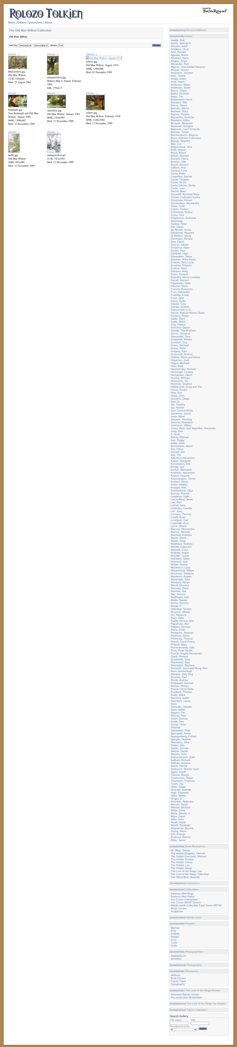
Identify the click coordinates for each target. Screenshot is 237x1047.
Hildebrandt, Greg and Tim (186, 386)
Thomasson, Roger (182, 777)
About (48, 22)
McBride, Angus (180, 552)
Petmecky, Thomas (182, 638)
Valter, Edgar (178, 786)
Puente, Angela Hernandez (186, 653)
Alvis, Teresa (178, 75)
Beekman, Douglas (182, 126)
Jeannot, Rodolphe (182, 422)
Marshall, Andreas (181, 534)
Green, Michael (180, 345)
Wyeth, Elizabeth (180, 825)
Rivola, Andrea (179, 680)
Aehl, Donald (178, 52)
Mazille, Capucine (181, 546)
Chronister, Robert (181, 200)
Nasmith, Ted (178, 591)
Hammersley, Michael (183, 369)
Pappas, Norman (181, 626)
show (182, 30)
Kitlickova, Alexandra (183, 457)
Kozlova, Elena (179, 481)
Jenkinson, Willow (181, 425)
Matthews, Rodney (182, 543)
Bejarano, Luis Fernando (185, 129)
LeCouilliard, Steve (182, 499)
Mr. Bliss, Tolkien (180, 850)
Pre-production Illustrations (186, 997)
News (11, 22)
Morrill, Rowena (180, 585)
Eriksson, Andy (179, 271)
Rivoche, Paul (179, 677)
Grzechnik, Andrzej (182, 354)
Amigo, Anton (178, 78)
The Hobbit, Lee (180, 865)
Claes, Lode (178, 206)
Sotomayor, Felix (180, 730)
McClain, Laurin (180, 555)
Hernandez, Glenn (181, 374)
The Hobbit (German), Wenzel (188, 856)
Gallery (21, 22)
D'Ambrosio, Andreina (183, 217)
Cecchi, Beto (178, 191)
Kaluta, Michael (180, 437)
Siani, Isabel (178, 709)
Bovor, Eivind (178, 152)
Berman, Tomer (180, 132)
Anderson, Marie (180, 84)
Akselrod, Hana (180, 57)
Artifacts (175, 975)
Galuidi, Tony (178, 303)
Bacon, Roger (179, 90)
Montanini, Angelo (181, 576)
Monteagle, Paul (180, 579)
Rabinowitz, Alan (180, 662)
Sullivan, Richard (180, 760)
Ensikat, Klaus (179, 268)
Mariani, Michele (180, 531)
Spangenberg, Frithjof (183, 736)
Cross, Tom (177, 214)
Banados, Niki (179, 102)
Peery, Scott (178, 629)
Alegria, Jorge (179, 60)
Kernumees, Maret (182, 446)
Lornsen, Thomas (181, 514)
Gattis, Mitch (178, 321)
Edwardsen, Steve (181, 256)
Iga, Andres (177, 407)
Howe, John (178, 395)
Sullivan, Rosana (180, 763)
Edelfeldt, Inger (179, 253)
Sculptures (177, 911)
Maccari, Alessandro (182, 528)
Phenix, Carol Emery (183, 641)
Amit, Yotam (178, 81)
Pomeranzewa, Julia (182, 647)
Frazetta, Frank (180, 294)
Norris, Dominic (180, 603)
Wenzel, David (179, 804)
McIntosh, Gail (179, 561)
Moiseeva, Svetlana (182, 573)
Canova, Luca (179, 170)
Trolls (174, 942)
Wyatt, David (178, 822)
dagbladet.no (178, 955)
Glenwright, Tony (180, 336)
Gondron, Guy (179, 342)
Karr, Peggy (177, 440)
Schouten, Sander (181, 706)
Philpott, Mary (179, 644)
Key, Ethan (177, 448)
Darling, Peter (179, 223)
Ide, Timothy (178, 404)
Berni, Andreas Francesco (186, 137)
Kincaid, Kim (178, 451)
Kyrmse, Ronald (180, 493)
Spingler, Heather (181, 739)
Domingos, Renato (182, 238)
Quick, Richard (179, 656)
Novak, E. (176, 606)
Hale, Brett (177, 366)
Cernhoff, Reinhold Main (185, 194)
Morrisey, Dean (179, 588)
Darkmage (177, 220)
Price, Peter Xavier (182, 650)
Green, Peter (178, 348)
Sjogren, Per (178, 712)
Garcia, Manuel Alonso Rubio (188, 312)
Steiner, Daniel (179, 751)
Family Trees (178, 981)
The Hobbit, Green (182, 862)
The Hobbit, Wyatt (181, 868)
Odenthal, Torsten (181, 608)
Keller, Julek (178, 443)
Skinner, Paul (178, 715)
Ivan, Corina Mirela (182, 410)
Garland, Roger (180, 315)
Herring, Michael (180, 377)
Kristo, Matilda (179, 484)
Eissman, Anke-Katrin (183, 259)
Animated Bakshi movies (185, 994)
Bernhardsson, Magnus (184, 134)
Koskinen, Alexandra (183, 472)
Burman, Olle (178, 161)
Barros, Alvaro (179, 105)
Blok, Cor (176, 143)
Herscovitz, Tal (179, 380)
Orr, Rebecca (178, 614)
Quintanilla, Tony (180, 659)
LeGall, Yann (178, 505)
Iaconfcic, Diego (180, 398)
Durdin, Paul (178, 250)
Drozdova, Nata (180, 247)
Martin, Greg (178, 540)
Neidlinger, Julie (180, 597)
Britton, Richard (180, 155)
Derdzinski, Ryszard (182, 232)
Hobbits (175, 933)
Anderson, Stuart (181, 87)
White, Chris (178, 810)
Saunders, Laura (180, 700)
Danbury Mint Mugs (182, 893)
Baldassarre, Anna (181, 99)
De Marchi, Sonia (181, 229)
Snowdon (176, 958)
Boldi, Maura (178, 149)
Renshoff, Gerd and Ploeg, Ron (189, 668)
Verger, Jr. (177, 798)
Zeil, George (178, 834)
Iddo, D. (175, 401)
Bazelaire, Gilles (180, 120)
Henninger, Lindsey (182, 371)
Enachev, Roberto (181, 265)
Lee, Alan (176, 502)
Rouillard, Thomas (181, 691)
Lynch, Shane (179, 526)
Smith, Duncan (179, 718)
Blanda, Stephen (180, 140)
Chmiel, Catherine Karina (185, 197)
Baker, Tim (177, 96)
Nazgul (175, 936)
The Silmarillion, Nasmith (185, 877)
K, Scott (175, 434)
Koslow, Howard (180, 475)
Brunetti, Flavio (179, 158)
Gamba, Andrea (180, 306)
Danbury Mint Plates (182, 896)
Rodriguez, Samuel (182, 683)
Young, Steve (178, 831)
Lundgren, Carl (179, 520)
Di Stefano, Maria (181, 235)
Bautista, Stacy (179, 111)
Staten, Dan (178, 745)
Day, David (177, 226)
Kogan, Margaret (181, 460)
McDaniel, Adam (180, 558)
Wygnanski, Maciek (182, 828)
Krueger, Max (178, 487)
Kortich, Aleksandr (181, 469)
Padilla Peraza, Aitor (182, 620)
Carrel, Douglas (180, 179)
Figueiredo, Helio (181, 283)
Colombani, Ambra (181, 212)
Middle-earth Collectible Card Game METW (196, 905)
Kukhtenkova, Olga (182, 490)
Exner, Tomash (179, 274)
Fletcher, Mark (179, 286)
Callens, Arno (178, 167)
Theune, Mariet (180, 774)
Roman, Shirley (180, 685)
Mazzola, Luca (179, 549)
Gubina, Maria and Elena (185, 357)
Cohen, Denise (179, 209)
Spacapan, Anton (181, 733)
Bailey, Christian (180, 93)
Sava (174, 703)
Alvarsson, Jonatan (182, 72)
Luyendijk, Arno (180, 523)
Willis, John (177, 819)
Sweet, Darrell (179, 765)
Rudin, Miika (178, 694)
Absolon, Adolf (179, 46)
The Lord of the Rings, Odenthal (189, 874)
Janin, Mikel (178, 416)
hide (181, 36)
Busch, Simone (179, 164)
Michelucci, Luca (180, 567)
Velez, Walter (178, 795)
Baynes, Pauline (180, 114)
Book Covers (178, 978)
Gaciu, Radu (178, 300)
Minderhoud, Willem (182, 570)
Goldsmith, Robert (181, 339)
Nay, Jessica (178, 594)
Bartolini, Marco (180, 108)
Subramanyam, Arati (183, 757)
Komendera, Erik (180, 463)
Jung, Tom (177, 431)
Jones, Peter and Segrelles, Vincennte (193, 428)
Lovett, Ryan (178, 517)
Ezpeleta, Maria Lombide (185, 277)
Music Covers (179, 908)
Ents (173, 930)
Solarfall (175, 727)
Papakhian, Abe (180, 623)
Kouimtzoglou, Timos (183, 478)
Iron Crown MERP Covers (186, 902)
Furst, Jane (177, 297)
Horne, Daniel (179, 389)
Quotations (35, 22)
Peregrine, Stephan (182, 632)
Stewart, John (179, 754)
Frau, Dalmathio (180, 291)
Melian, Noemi (179, 564)
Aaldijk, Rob (178, 40)
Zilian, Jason (178, 840)
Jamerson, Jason (181, 413)
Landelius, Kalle (180, 496)
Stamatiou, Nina (180, 742)
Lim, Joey (176, 511)
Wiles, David (178, 816)
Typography (178, 984)
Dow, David (177, 241)
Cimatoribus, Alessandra (185, 203)
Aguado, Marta (179, 55)
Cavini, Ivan (177, 188)
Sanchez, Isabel (180, 697)
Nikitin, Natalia (179, 600)
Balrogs (175, 927)
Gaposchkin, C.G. (181, 309)
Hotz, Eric (176, 392)
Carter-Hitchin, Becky (183, 185)
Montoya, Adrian (180, 582)
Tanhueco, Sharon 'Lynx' (185, 768)
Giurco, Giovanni (180, 333)
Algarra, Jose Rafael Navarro (188, 66)
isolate (174, 30)
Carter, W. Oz (178, 182)
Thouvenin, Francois (183, 780)
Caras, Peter (178, 173)
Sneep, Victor (178, 724)
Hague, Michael (180, 363)
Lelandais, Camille (181, 508)
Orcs (173, 939)
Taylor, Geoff (178, 771)
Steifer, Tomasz (180, 748)
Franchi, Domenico (182, 289)
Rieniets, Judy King (182, 674)
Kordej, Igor (177, 466)
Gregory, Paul (179, 351)
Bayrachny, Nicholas (182, 117)
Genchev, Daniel (180, 327)
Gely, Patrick (178, 324)
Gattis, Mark (178, 318)
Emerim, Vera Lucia (182, 262)
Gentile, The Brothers (183, 330)
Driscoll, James (179, 244)
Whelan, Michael (180, 807)
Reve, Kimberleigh (181, 671)
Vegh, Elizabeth (180, 792)
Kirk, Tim (176, 454)
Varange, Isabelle (181, 789)
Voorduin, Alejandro (182, 801)
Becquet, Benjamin (182, 123)
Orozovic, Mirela (180, 611)
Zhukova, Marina (181, 837)
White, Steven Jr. (181, 813)
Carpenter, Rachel (181, 176)
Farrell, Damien (180, 280)
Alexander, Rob (180, 63)
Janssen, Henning (181, 419)
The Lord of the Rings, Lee (186, 871)
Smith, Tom (177, 721)
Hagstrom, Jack (180, 360)
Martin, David (178, 537)
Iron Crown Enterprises (184, 899)
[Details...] (13, 54)
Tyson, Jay (177, 783)
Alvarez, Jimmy (179, 69)
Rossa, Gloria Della (182, 688)
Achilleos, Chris (180, 49)
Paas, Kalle (177, 617)
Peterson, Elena (180, 635)
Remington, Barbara (182, 665)
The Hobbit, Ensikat (182, 859)
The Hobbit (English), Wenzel (188, 853)
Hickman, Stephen (181, 383)
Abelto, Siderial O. (181, 43)
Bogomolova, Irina (181, 146)
